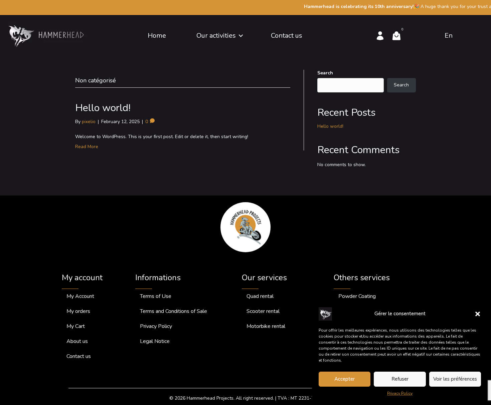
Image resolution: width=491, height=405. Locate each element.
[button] (477, 314)
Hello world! (103, 108)
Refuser (399, 379)
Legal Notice (155, 341)
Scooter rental (263, 311)
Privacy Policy (400, 393)
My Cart (75, 326)
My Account (80, 296)
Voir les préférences (455, 379)
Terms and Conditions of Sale (173, 311)
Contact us (286, 35)
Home (157, 35)
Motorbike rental (266, 326)
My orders (78, 311)
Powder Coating (357, 296)
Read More (86, 146)
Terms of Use (155, 296)
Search (325, 73)
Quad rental (260, 296)
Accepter (344, 379)
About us (77, 341)
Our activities (216, 35)
